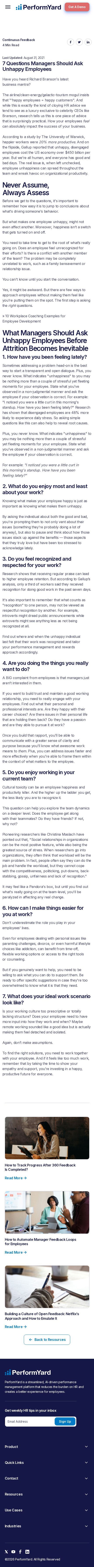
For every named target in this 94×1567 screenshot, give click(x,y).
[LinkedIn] (27, 1551)
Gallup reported (33, 147)
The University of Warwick (63, 137)
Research (82, 407)
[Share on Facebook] (70, 42)
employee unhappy (51, 222)
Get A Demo (76, 7)
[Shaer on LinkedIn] (88, 42)
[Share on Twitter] (79, 42)
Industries (13, 1526)
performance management (32, 647)
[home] (38, 7)
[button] (7, 7)
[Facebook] (20, 1551)
